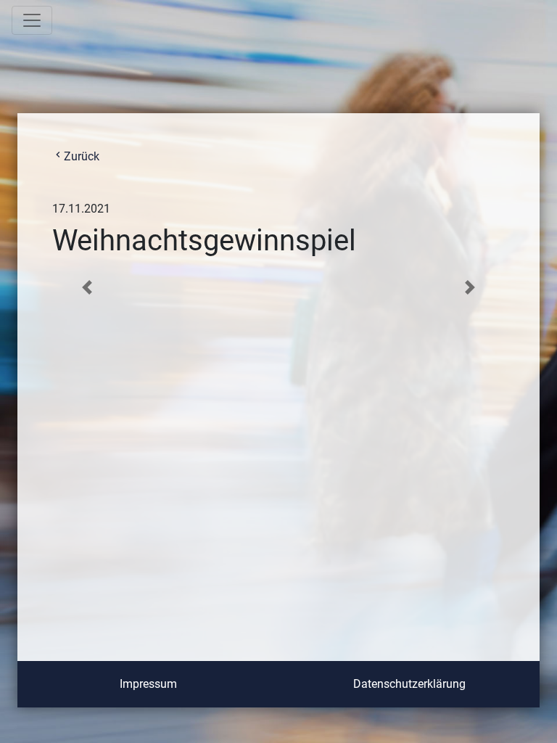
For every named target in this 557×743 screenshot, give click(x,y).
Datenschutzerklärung (409, 684)
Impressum (148, 684)
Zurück (75, 156)
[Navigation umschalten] (32, 20)
